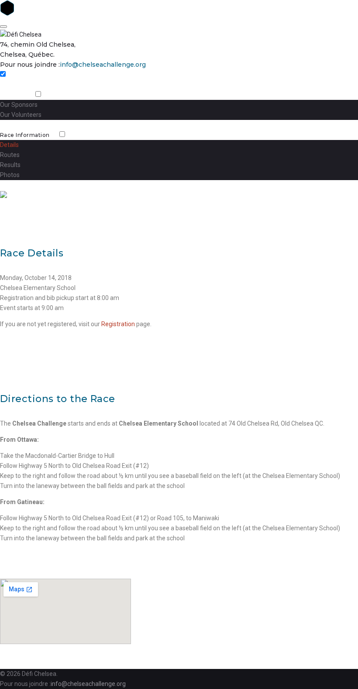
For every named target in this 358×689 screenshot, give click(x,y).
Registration (17, 185)
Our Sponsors (19, 104)
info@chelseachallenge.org (103, 64)
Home (8, 85)
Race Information (25, 135)
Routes (10, 154)
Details (9, 144)
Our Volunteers (20, 114)
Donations (14, 125)
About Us (13, 95)
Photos (10, 174)
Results (10, 164)
